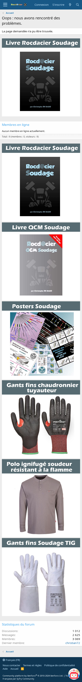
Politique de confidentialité (59, 665)
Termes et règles (32, 665)
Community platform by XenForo (33, 675)
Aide (5, 668)
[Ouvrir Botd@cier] (74, 674)
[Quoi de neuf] (70, 4)
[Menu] (5, 5)
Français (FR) (12, 660)
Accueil (14, 668)
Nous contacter (11, 665)
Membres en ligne (15, 124)
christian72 (72, 643)
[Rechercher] (77, 4)
